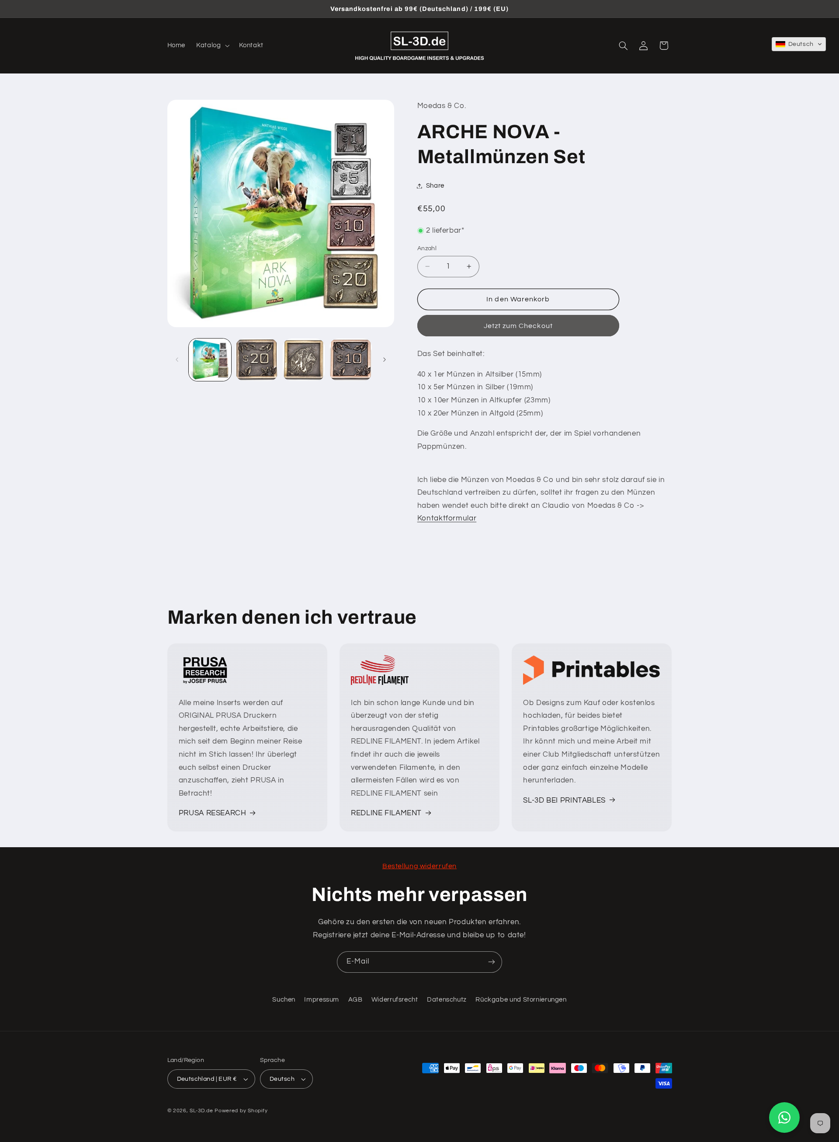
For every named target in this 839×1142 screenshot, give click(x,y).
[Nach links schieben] (177, 359)
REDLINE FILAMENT (386, 813)
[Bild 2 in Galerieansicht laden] (257, 360)
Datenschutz (447, 999)
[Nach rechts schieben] (384, 359)
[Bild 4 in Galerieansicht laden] (350, 360)
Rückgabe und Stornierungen (520, 999)
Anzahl (427, 248)
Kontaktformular (446, 518)
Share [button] (435, 185)
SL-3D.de (201, 1110)
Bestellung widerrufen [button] (419, 866)
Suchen (283, 999)
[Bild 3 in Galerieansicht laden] (304, 360)
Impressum (321, 999)
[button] (212, 45)
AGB (355, 999)
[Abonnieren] (492, 962)
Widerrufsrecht (394, 999)
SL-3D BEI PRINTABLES (564, 800)
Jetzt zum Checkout (518, 325)
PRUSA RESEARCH (212, 813)
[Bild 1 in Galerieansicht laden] (210, 360)
